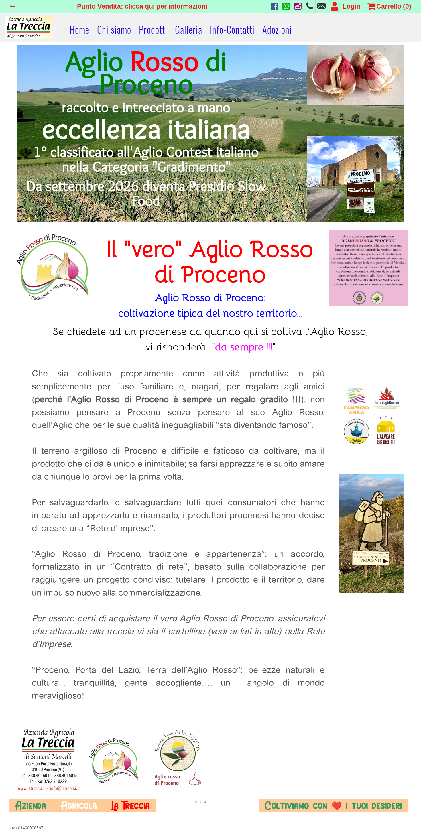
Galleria (188, 29)
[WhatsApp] (286, 6)
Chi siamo (114, 29)
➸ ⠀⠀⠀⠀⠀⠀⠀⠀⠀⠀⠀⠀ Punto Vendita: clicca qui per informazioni (108, 6)
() (393, 6)
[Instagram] (298, 6)
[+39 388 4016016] (309, 6)
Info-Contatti (232, 29)
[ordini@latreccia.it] (321, 6)
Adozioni (277, 29)
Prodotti (153, 29)
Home (79, 29)
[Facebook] (274, 6)
